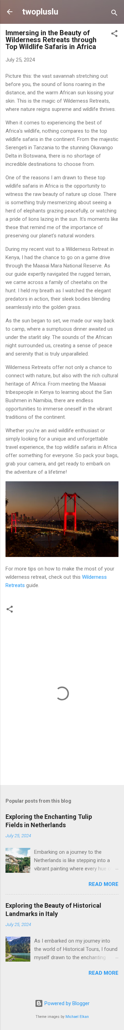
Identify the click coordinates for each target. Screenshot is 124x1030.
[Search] (114, 14)
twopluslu (40, 12)
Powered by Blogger (66, 1003)
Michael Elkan (77, 1016)
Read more (103, 884)
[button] (114, 34)
